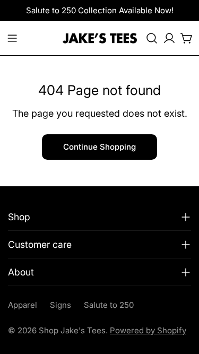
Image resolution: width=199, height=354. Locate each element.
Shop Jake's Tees (72, 330)
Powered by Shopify (148, 330)
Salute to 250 (109, 305)
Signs (60, 305)
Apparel (22, 305)
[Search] (151, 38)
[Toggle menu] (12, 38)
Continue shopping (99, 147)
